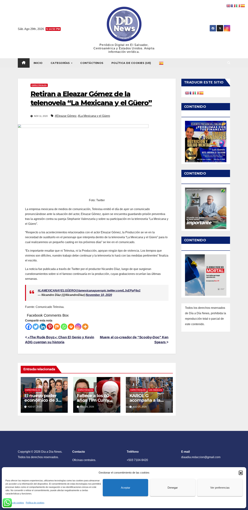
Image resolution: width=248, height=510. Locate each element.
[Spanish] (161, 63)
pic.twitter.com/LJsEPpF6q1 (121, 290)
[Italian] (196, 92)
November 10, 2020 (99, 294)
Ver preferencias (220, 487)
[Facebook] (28, 326)
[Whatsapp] (64, 326)
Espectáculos (39, 85)
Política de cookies (14, 502)
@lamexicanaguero (89, 290)
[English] (187, 92)
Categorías (61, 63)
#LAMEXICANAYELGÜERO (57, 290)
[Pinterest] (50, 326)
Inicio (38, 63)
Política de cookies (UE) (131, 63)
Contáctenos (91, 63)
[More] (85, 326)
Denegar (173, 487)
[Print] (71, 326)
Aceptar (125, 487)
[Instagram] (78, 326)
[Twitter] (35, 326)
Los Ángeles (155, 390)
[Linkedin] (43, 326)
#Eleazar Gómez (65, 115)
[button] (241, 472)
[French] (192, 92)
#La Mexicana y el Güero (94, 115)
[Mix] (57, 326)
